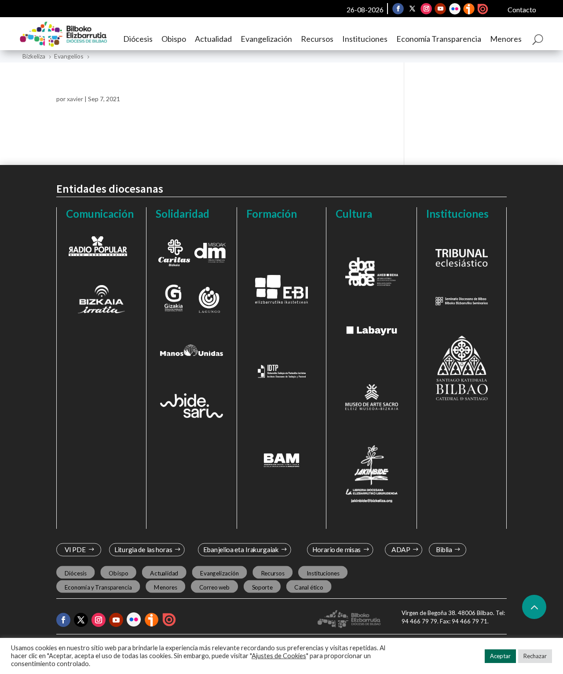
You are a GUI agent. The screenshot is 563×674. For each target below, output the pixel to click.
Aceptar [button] (500, 655)
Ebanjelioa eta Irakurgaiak (240, 550)
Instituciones (365, 39)
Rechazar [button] (535, 655)
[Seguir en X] (412, 9)
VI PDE (75, 550)
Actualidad (213, 39)
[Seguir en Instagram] (426, 9)
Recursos (317, 39)
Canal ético (308, 587)
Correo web (214, 587)
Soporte (262, 587)
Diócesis (138, 39)
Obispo (173, 39)
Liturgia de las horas (143, 550)
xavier (75, 99)
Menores (506, 39)
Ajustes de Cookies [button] (279, 655)
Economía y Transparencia (98, 587)
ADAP (400, 550)
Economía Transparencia (438, 39)
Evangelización (266, 39)
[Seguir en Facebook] (398, 9)
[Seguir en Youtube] (440, 9)
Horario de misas (336, 550)
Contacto (522, 9)
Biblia (444, 550)
